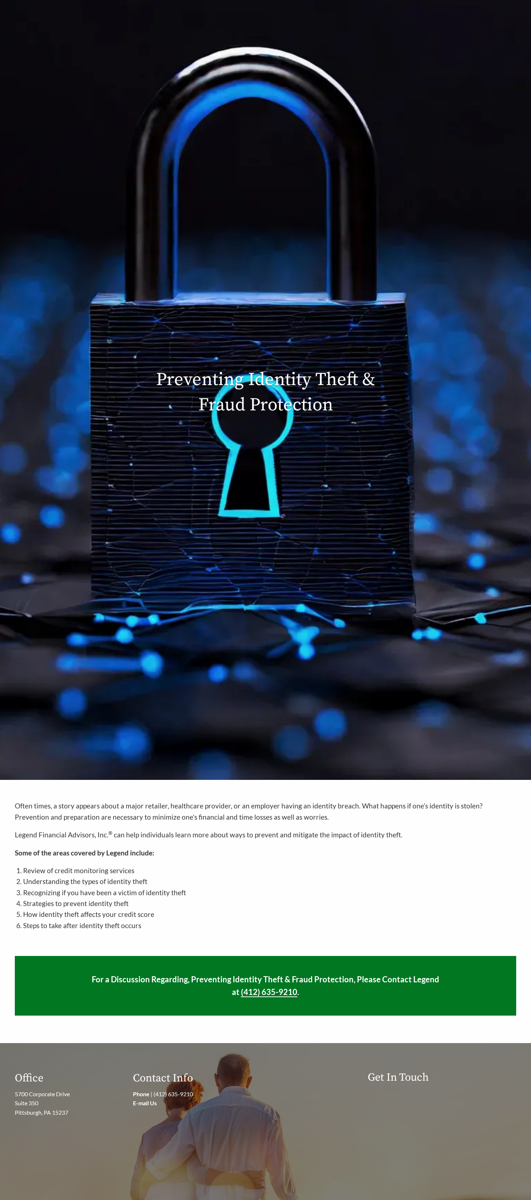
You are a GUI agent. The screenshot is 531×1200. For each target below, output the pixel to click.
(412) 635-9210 (173, 1093)
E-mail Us (145, 1102)
